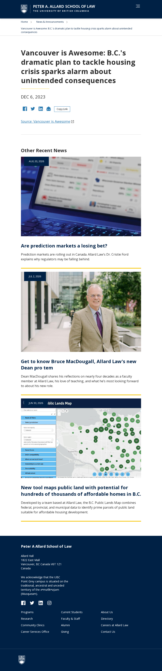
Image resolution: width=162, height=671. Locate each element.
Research (27, 618)
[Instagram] (49, 602)
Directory (107, 618)
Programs (27, 612)
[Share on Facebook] (25, 108)
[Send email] (49, 108)
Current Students (72, 612)
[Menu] (138, 6)
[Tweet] (33, 108)
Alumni (65, 625)
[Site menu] (136, 6)
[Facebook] (25, 602)
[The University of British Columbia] (24, 660)
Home (24, 21)
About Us (107, 612)
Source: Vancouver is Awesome (45, 121)
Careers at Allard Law (114, 625)
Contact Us (108, 632)
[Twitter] (34, 602)
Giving (65, 632)
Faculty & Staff (70, 618)
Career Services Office (35, 632)
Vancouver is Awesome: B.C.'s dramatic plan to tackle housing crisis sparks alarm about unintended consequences (76, 30)
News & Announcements (50, 21)
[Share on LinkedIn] (41, 108)
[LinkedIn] (42, 602)
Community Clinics (32, 625)
